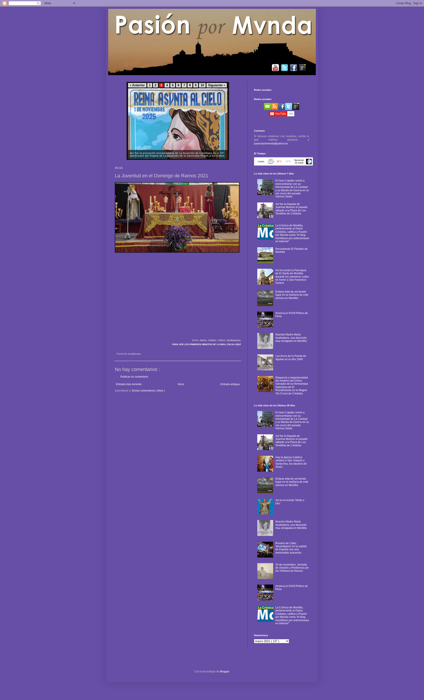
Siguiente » (216, 85)
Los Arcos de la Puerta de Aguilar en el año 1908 (290, 357)
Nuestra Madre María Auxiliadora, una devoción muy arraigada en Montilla (291, 337)
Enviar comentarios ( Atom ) (148, 390)
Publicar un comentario (134, 376)
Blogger (224, 671)
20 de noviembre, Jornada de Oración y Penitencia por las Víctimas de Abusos (292, 568)
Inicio (181, 384)
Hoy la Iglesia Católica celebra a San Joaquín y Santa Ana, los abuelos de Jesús (291, 462)
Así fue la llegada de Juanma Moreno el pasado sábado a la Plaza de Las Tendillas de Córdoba (291, 208)
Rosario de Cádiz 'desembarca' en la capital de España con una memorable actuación (291, 548)
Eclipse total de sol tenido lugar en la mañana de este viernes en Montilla (291, 295)
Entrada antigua (230, 384)
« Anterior (137, 85)
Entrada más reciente (129, 384)
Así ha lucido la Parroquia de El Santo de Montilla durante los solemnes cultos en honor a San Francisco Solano (292, 277)
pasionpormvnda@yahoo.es (271, 143)
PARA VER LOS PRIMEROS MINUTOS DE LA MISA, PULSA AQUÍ (206, 344)
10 (202, 85)
